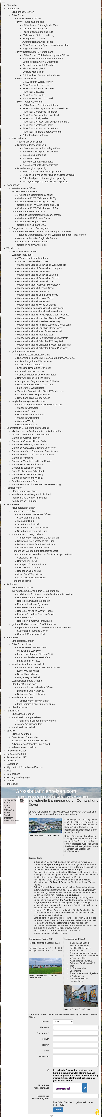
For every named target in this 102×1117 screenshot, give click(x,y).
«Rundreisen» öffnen (23, 12)
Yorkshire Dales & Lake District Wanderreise (40, 391)
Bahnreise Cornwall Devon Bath (29, 441)
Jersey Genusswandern (29, 724)
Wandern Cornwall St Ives (31, 414)
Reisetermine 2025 (17, 750)
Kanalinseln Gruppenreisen (26, 717)
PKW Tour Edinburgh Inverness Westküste (45, 108)
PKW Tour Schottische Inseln (37, 125)
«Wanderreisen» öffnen (24, 251)
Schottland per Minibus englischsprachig (43, 178)
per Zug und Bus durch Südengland (31, 434)
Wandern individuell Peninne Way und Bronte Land (44, 324)
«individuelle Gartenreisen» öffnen (35, 195)
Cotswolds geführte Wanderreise (34, 361)
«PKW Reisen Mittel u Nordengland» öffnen (45, 55)
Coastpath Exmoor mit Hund (32, 564)
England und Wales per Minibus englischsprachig (48, 175)
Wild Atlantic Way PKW (29, 650)
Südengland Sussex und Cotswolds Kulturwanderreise (46, 358)
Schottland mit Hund (28, 524)
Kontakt (11, 780)
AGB (9, 770)
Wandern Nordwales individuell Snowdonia (39, 311)
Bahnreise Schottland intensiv (27, 464)
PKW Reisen (18, 15)
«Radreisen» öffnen (22, 587)
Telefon (45, 1045)
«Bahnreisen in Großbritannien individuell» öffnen (38, 431)
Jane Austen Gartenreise (25, 737)
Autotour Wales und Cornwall (37, 98)
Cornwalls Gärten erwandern (32, 241)
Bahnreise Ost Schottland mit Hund (35, 541)
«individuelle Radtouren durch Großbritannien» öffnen (45, 594)
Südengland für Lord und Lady (38, 35)
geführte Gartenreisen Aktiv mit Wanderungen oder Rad (41, 231)
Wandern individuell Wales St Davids (36, 304)
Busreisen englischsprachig (31, 168)
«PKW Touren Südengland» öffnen (40, 25)
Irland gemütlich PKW (28, 660)
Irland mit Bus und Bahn (24, 684)
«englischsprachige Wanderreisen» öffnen (39, 404)
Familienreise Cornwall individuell (29, 497)
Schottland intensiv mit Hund (32, 531)
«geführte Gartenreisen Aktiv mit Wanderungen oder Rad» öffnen (51, 234)
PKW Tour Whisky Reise (35, 118)
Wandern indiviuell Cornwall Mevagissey (38, 284)
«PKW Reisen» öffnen (29, 18)
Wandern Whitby (26, 421)
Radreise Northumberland (30, 607)
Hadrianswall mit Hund (29, 571)
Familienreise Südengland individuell (31, 494)
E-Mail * (45, 1039)
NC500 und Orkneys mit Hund (33, 527)
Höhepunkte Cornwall (33, 38)
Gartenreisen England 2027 (31, 225)
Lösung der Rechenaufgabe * (40, 1097)
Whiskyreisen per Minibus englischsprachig (45, 181)
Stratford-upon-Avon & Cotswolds (40, 62)
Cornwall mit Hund (27, 561)
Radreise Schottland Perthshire (33, 597)
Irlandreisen (13, 637)
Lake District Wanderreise (30, 388)
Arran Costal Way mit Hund (31, 577)
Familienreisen (14, 487)
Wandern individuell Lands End (33, 271)
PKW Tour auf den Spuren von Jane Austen (45, 45)
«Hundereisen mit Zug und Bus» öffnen (38, 537)
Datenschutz (13, 774)
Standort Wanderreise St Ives (32, 261)
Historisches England (33, 68)
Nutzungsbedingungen (18, 777)
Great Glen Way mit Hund (30, 574)
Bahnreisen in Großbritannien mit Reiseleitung (36, 484)
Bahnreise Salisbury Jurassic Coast (30, 444)
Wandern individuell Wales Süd (33, 301)
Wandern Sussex (26, 411)
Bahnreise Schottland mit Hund (33, 547)
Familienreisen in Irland (24, 501)
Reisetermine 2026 (17, 754)
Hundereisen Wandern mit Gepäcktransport (35, 551)
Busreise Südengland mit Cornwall (40, 151)
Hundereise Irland (21, 581)
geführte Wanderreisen (24, 351)
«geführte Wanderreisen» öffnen (34, 354)
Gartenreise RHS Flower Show (33, 218)
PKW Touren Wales (27, 78)
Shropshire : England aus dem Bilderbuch (39, 381)
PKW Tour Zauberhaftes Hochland (40, 115)
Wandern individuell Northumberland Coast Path (42, 338)
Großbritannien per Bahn (25, 481)
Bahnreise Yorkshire (22, 458)
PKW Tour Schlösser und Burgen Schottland (45, 121)
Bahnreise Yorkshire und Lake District (32, 461)
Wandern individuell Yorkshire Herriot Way (39, 328)
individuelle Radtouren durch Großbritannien (35, 591)
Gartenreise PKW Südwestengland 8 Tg (38, 205)
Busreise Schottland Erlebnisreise (40, 165)
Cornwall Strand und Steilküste (33, 378)
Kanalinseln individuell (23, 727)
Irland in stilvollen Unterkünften (33, 657)
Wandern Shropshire (28, 418)
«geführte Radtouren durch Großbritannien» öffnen (44, 627)
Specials (11, 730)
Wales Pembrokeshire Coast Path (35, 384)
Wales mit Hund (25, 521)
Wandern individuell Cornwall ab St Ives (38, 278)
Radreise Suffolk (26, 617)
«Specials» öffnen (21, 734)
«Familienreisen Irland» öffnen (33, 700)
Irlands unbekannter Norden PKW (35, 654)
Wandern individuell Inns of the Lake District (40, 331)
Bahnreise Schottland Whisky (27, 478)
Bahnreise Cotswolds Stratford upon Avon (34, 447)
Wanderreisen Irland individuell (28, 664)
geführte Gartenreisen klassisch (28, 211)
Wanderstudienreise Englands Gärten (37, 238)
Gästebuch (12, 764)
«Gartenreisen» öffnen (24, 188)
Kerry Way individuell (28, 670)
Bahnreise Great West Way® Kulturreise (33, 454)
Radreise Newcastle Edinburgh (33, 601)
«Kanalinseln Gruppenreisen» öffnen (36, 720)
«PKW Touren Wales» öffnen (37, 82)
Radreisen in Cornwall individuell (34, 621)
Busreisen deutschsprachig (31, 145)
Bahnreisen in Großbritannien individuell (28, 428)
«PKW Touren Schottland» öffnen (40, 105)
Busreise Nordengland (34, 155)
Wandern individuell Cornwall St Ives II (37, 274)
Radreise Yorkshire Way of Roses (35, 611)
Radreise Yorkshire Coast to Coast (35, 614)
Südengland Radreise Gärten (32, 630)
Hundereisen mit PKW (23, 511)
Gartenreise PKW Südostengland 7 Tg (37, 208)
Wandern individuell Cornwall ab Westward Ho (41, 265)
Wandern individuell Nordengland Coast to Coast (43, 314)
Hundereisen (13, 504)
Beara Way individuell (28, 674)
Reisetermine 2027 (17, 757)
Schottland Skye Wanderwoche (33, 398)
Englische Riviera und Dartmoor (34, 368)
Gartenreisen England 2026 (31, 221)
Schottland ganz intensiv (35, 135)
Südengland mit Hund (28, 517)
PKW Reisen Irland (22, 644)
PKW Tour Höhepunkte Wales (38, 88)
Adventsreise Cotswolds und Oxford (31, 744)
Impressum (12, 784)
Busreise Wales (30, 158)
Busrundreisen (19, 138)
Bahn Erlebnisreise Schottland (28, 471)
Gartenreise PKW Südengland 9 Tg (36, 201)
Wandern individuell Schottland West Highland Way (44, 344)
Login (51, 1115)
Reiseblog (12, 760)
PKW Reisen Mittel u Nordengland (35, 52)
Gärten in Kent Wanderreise (32, 245)
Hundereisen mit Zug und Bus (27, 534)
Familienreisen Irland (23, 697)
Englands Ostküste (32, 48)
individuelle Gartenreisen (25, 191)
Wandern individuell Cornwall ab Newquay (39, 268)
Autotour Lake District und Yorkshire (41, 75)
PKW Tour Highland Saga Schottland (41, 131)
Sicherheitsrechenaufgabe (41, 1086)
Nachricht (44, 1056)
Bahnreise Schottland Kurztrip (27, 474)
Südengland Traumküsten (30, 364)
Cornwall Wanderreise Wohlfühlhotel (36, 374)
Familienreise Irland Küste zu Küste (36, 704)
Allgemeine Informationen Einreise (25, 767)
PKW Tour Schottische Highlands (40, 111)
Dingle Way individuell (28, 677)
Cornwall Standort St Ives (30, 371)
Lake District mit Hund (29, 567)
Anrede (45, 1021)
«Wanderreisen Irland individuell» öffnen (38, 667)
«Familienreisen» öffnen (24, 491)
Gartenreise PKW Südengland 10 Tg (36, 198)
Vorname (44, 1027)
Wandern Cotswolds (27, 408)
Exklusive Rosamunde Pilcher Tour (30, 740)
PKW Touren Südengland (30, 22)
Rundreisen (13, 8)
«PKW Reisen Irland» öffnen (32, 647)
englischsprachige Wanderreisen (29, 401)
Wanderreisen (14, 248)
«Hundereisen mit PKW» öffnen (34, 514)
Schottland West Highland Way (33, 394)
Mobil (46, 1051)
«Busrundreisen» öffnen (29, 141)
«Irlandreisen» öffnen (23, 641)
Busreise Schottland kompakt (37, 161)
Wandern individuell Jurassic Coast (35, 288)
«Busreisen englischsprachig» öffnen (41, 171)
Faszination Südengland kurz (37, 32)
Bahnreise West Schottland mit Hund (36, 544)
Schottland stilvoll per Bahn (26, 467)
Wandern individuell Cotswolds (33, 291)
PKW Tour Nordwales (33, 95)
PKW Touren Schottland (29, 101)
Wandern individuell (22, 254)
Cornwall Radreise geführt (31, 634)
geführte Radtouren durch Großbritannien (34, 624)
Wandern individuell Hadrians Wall (35, 334)
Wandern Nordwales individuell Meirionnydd (40, 308)
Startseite (12, 5)
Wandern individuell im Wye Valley (35, 298)
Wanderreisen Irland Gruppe (27, 680)
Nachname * (43, 1033)
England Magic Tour (33, 71)
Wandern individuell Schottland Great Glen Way (42, 348)
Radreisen (12, 584)
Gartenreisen (13, 185)
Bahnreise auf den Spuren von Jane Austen (35, 451)
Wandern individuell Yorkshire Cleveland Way (41, 318)
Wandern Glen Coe (27, 424)
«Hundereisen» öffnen (23, 507)
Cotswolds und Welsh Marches (38, 65)
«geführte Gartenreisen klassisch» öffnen (39, 215)
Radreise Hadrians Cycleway (32, 604)
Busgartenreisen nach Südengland (30, 228)
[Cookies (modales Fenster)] (97, 1112)
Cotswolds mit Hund (27, 557)
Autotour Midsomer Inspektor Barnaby (42, 58)
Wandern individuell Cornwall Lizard (36, 281)
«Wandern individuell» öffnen (32, 258)
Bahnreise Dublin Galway (30, 690)
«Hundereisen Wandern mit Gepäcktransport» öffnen (45, 554)
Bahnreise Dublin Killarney (31, 694)
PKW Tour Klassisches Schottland (40, 128)
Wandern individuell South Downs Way (37, 294)
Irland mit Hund (20, 707)
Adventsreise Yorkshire (24, 747)
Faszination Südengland (35, 28)
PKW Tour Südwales (33, 91)
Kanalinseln (13, 710)
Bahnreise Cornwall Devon (26, 438)
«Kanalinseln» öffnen (23, 714)
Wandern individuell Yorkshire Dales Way (38, 321)
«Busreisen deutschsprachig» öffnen (41, 148)
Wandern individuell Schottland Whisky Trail (40, 341)
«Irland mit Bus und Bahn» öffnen (35, 687)
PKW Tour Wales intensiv (35, 85)
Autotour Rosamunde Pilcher (37, 42)
